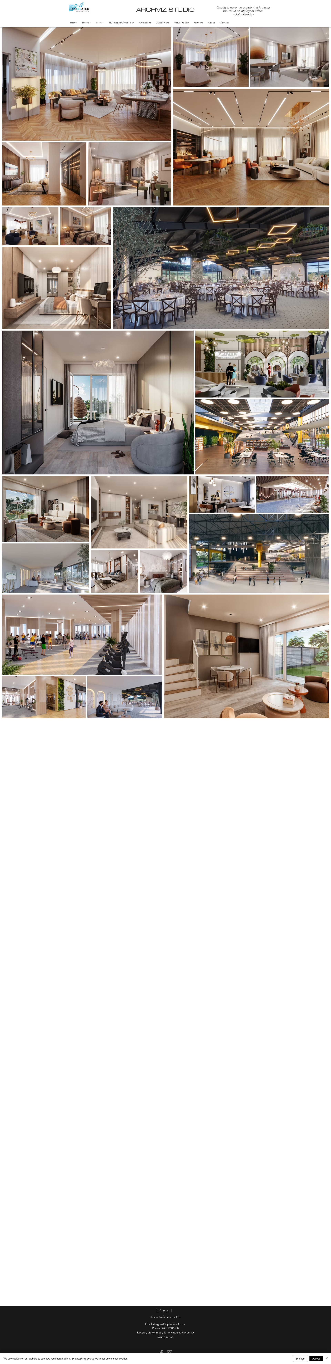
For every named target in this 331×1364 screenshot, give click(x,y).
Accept (316, 1358)
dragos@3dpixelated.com (169, 1324)
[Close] (327, 1358)
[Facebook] (161, 1352)
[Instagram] (169, 1352)
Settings (300, 1358)
